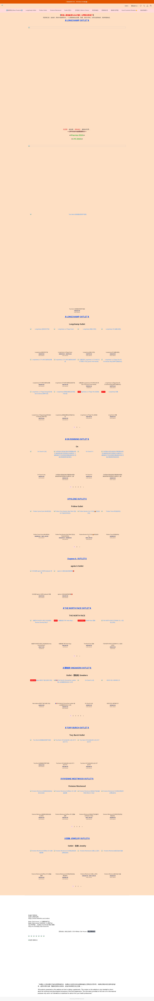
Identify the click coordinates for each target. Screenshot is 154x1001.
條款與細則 (143, 10)
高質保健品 (95, 10)
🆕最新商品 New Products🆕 (14, 10)
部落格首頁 (105, 10)
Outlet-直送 (67, 10)
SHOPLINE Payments (79, 998)
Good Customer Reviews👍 (129, 10)
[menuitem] (74, 427)
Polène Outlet (43, 10)
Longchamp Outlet (31, 10)
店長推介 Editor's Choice (82, 10)
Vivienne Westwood (55, 10)
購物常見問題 (114, 10)
